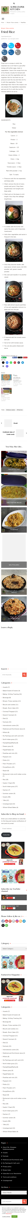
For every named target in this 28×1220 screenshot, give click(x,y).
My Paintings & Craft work (11, 1163)
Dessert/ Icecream (8, 715)
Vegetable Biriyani (5, 381)
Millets (5, 732)
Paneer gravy (7, 746)
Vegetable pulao (17, 381)
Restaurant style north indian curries (14, 774)
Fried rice (20, 410)
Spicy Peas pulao (14, 565)
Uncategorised (7, 1180)
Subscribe (6, 835)
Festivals (5, 722)
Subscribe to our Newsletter (12, 1173)
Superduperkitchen (6, 36)
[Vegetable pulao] (18, 377)
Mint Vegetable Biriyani (14, 502)
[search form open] (14, 3)
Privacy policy (7, 1167)
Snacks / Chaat (7, 783)
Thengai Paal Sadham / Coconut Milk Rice (14, 591)
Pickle (5, 760)
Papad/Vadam (7, 750)
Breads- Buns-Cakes (9, 708)
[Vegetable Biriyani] (6, 377)
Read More (9, 1213)
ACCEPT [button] (14, 1216)
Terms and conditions (9, 1177)
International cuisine (9, 725)
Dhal (4, 718)
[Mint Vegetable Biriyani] (6, 391)
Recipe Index (7, 1170)
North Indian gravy (9, 739)
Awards (5, 687)
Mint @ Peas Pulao (14, 469)
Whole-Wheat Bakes (9, 807)
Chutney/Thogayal (9, 711)
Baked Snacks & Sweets (10, 691)
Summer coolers (8, 793)
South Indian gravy (9, 786)
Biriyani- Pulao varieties (7, 28)
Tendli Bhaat (14, 529)
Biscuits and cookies (9, 705)
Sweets (5, 797)
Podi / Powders (7, 764)
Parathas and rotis (8, 753)
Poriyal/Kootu (7, 767)
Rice (4, 779)
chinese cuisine (11, 410)
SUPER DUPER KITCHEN (17, 8)
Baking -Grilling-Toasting (11, 694)
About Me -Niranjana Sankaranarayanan (9, 1148)
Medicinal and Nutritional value (13, 729)
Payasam (5, 757)
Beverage (6, 698)
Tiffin (4, 800)
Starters (5, 790)
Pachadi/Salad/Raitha (9, 743)
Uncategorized (7, 804)
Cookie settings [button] (6, 1216)
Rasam (5, 771)
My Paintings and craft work (12, 736)
